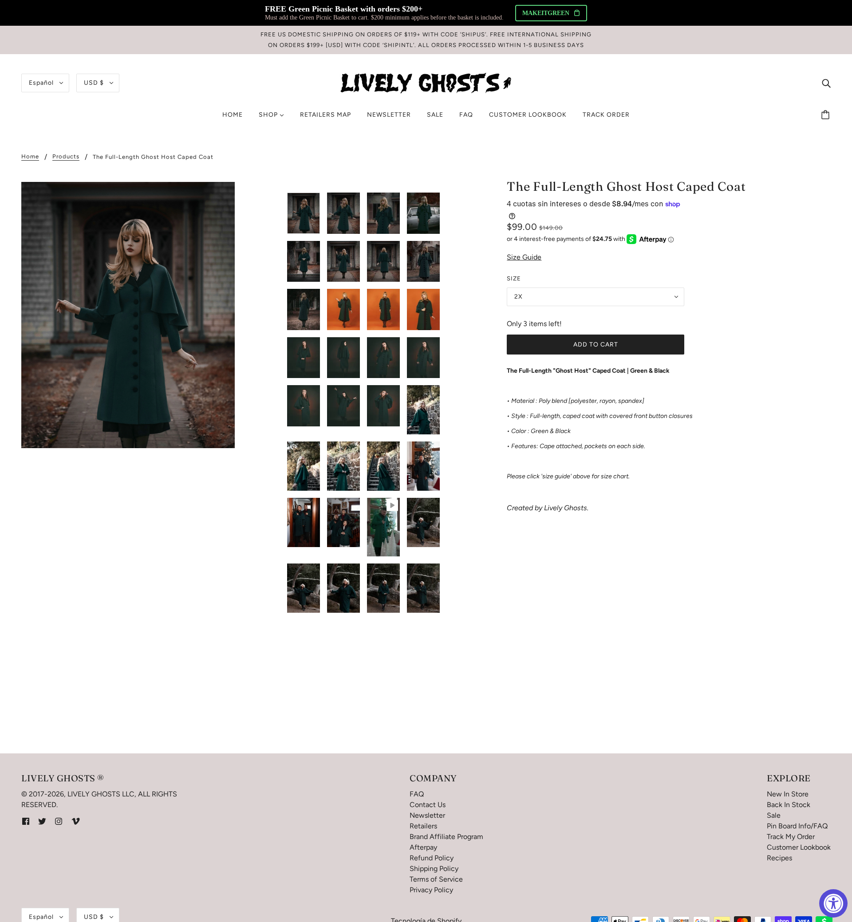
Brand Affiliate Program (446, 836)
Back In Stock (788, 804)
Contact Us (428, 804)
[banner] (426, 82)
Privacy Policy (431, 890)
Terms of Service (436, 879)
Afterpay (423, 847)
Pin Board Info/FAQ (797, 826)
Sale (774, 815)
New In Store (788, 794)
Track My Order (791, 836)
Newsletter (427, 815)
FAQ (417, 794)
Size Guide (524, 257)
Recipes (779, 858)
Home (30, 157)
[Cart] (827, 115)
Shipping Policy (434, 868)
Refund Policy (432, 858)
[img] (826, 83)
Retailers (423, 826)
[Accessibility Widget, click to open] (833, 903)
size (514, 278)
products (65, 157)
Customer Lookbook (799, 847)
